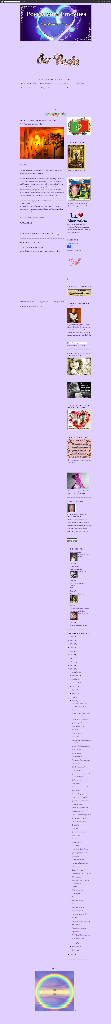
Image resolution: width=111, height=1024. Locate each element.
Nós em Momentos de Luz (28, 84)
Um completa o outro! (79, 818)
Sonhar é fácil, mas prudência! (81, 746)
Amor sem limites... (77, 900)
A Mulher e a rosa (77, 890)
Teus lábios (75, 825)
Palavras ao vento (83, 613)
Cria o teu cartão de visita (74, 250)
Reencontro (75, 856)
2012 (71, 662)
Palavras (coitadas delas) (79, 914)
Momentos (75, 730)
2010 (71, 669)
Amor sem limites (75, 552)
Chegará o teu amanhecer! (80, 719)
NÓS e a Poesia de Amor (77, 611)
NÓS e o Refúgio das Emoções (79, 608)
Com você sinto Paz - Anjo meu (81, 874)
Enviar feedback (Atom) (34, 307)
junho (74, 694)
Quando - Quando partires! (80, 723)
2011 (71, 665)
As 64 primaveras (77, 710)
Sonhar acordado (77, 780)
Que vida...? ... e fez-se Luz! (80, 801)
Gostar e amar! (76, 835)
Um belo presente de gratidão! (81, 815)
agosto (74, 686)
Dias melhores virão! (78, 939)
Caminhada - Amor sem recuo (81, 760)
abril (73, 701)
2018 (71, 640)
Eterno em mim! (77, 750)
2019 (71, 637)
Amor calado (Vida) (78, 726)
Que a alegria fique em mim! (80, 853)
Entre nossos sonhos (63, 88)
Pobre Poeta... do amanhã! (80, 797)
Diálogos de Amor (46, 88)
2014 (71, 655)
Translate (82, 346)
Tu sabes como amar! (78, 767)
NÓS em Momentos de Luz (78, 626)
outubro (74, 679)
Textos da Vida (80, 84)
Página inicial (44, 302)
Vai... (73, 867)
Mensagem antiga (58, 302)
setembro (75, 683)
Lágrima (74, 887)
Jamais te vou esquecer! (79, 928)
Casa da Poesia (74, 567)
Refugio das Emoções (46, 84)
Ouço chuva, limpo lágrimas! (80, 849)
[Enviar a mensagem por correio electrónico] (57, 234)
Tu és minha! (76, 790)
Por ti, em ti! (76, 737)
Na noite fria (82, 571)
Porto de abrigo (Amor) (79, 794)
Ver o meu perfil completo (78, 532)
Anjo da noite (76, 932)
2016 (71, 648)
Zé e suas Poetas (63, 84)
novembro (75, 676)
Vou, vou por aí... (77, 757)
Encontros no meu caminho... (81, 787)
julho (74, 690)
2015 (71, 651)
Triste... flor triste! (77, 870)
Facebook (73, 591)
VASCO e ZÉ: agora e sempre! (81, 935)
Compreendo (75, 783)
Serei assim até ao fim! (79, 832)
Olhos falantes (76, 877)
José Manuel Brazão (72, 243)
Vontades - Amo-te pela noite (81, 808)
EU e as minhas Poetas (77, 584)
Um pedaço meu (77, 764)
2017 (71, 644)
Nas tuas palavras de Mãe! (80, 863)
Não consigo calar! (77, 770)
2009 (71, 955)
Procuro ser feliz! (77, 911)
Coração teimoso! (77, 804)
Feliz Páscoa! (76, 925)
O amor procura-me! (78, 860)
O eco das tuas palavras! (79, 822)
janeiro (74, 950)
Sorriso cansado (76, 753)
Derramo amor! (76, 733)
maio (73, 697)
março (74, 943)
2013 (71, 658)
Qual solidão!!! (76, 842)
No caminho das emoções (28, 88)
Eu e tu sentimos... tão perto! (81, 921)
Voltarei (72, 586)
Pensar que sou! (76, 904)
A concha (75, 829)
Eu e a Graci (76, 839)
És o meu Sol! (76, 893)
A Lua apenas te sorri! (78, 811)
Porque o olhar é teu (83, 596)
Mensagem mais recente (27, 302)
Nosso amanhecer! (77, 897)
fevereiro (75, 947)
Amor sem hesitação (78, 907)
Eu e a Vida (75, 846)
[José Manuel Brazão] (69, 248)
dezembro (75, 672)
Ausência (74, 918)
